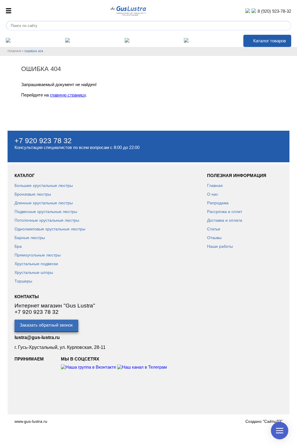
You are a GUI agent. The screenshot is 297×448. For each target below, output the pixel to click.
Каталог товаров (269, 40)
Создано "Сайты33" (263, 421)
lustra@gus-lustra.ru (37, 337)
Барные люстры (30, 237)
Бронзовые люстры (33, 194)
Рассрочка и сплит (224, 211)
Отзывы (214, 237)
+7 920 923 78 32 (43, 140)
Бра (18, 246)
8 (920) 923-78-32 (274, 11)
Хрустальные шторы (34, 272)
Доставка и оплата (224, 220)
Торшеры (23, 281)
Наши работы (220, 246)
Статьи (213, 229)
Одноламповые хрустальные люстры (50, 229)
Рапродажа (218, 203)
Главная (14, 51)
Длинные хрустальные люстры (44, 203)
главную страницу (68, 94)
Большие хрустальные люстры (44, 185)
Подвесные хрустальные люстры (46, 211)
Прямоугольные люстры (38, 255)
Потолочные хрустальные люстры (47, 220)
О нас (212, 194)
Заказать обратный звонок (46, 325)
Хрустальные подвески (36, 263)
